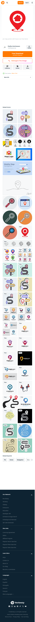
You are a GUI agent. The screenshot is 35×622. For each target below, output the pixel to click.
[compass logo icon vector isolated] (10, 607)
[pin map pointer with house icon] (10, 319)
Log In (27, 2)
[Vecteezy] (2, 2)
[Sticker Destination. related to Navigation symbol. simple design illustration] (10, 445)
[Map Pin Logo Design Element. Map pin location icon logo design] (9, 184)
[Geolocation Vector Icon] (10, 245)
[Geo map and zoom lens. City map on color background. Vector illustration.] (11, 197)
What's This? (14, 73)
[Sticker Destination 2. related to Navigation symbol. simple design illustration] (10, 416)
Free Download (17, 54)
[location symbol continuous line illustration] (17, 228)
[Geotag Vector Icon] (10, 260)
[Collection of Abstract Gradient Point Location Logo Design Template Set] (10, 342)
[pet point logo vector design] (10, 519)
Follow (29, 48)
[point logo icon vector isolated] (10, 504)
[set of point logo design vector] (10, 356)
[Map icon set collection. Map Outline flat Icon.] (12, 172)
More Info (6, 77)
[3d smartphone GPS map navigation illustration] (17, 211)
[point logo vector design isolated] (10, 548)
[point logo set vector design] (10, 460)
